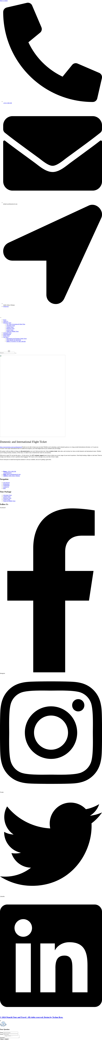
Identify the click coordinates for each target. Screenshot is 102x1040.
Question (2, 1037)
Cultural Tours (10, 327)
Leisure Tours (9, 330)
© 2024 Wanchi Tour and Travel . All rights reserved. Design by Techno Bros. (31, 1017)
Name (1, 1032)
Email (1, 1034)
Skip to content (4, 0)
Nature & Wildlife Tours (12, 331)
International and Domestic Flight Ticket (16, 338)
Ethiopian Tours (7, 322)
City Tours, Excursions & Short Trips (15, 324)
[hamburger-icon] (0, 317)
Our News (5, 337)
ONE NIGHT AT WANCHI (13, 340)
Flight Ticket (6, 335)
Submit (6, 1039)
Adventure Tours (10, 325)
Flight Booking (7, 334)
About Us (5, 321)
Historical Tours (10, 328)
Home (4, 320)
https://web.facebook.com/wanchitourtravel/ (11, 447)
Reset (2, 1039)
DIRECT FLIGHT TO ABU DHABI (16, 341)
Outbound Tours (7, 332)
